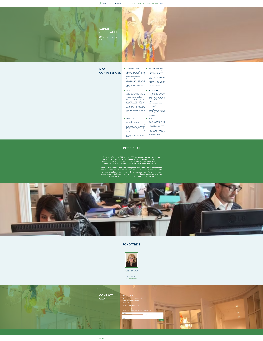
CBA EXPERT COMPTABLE (112, 4)
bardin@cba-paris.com (131, 278)
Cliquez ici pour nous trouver (131, 305)
